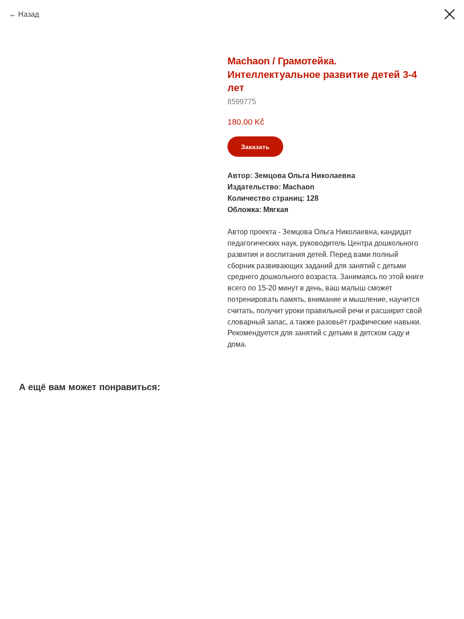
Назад (28, 14)
